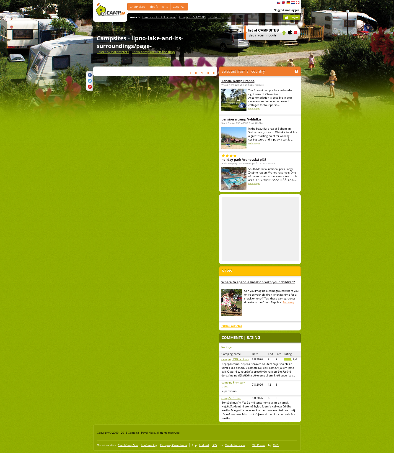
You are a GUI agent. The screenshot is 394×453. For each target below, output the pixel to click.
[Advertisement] (320, 137)
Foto (278, 354)
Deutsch (288, 2)
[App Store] (290, 42)
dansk (298, 2)
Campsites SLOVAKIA (192, 17)
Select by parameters (113, 52)
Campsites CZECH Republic (159, 17)
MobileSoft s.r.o (235, 445)
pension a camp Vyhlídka (241, 119)
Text (270, 354)
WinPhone (258, 445)
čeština (278, 2)
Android (204, 445)
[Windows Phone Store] (298, 42)
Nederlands (293, 2)
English (283, 2)
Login (294, 17)
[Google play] (283, 42)
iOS (214, 445)
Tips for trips (216, 17)
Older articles (231, 326)
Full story (288, 302)
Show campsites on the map (153, 52)
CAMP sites (137, 7)
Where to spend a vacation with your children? (258, 282)
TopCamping (149, 445)
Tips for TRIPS (159, 7)
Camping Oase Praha (173, 445)
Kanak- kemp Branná (237, 81)
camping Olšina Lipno (235, 359)
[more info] (260, 42)
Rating (288, 354)
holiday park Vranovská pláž (243, 159)
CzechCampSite (128, 445)
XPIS (276, 445)
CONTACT (179, 7)
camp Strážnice (231, 398)
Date (255, 354)
